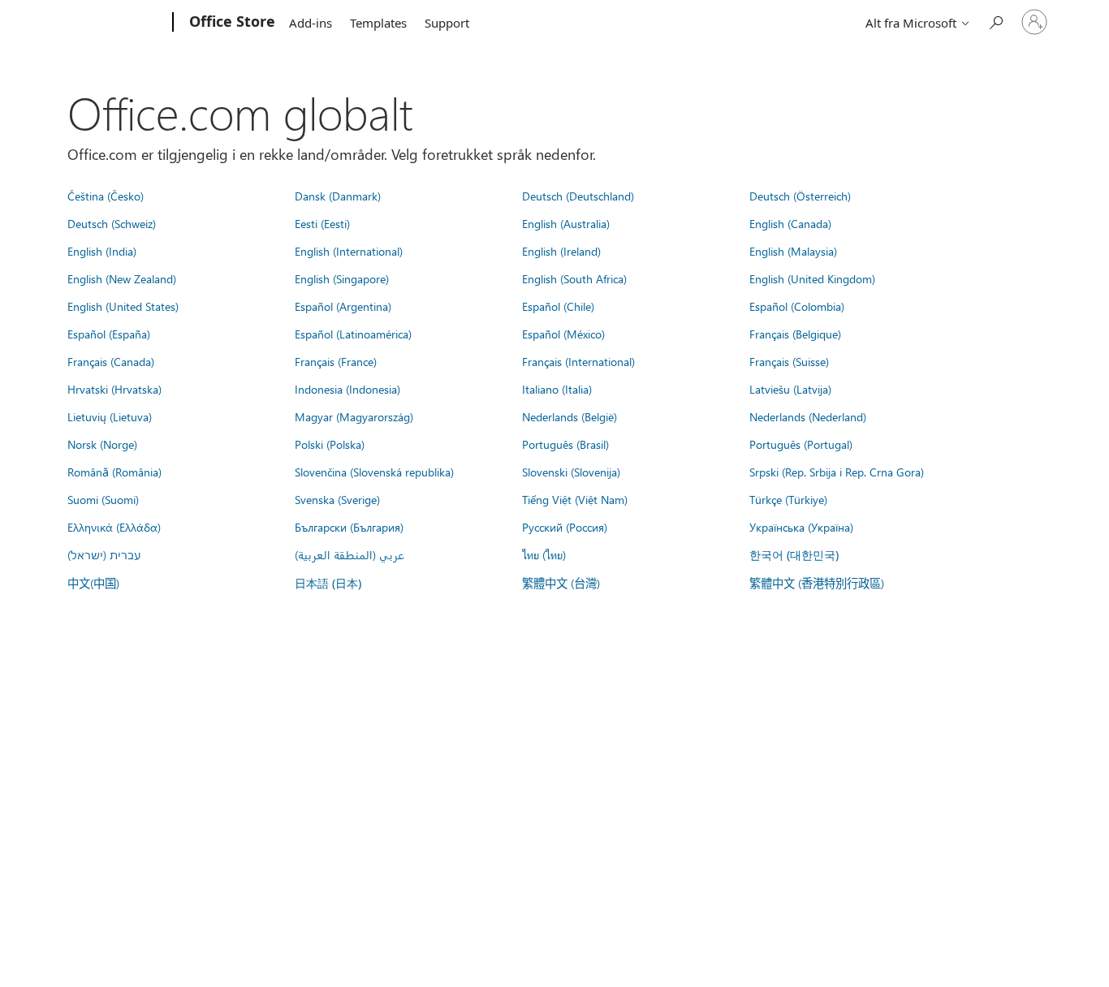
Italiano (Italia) (557, 389)
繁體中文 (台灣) (561, 583)
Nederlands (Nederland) (807, 416)
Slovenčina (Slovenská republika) (374, 471)
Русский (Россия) (564, 527)
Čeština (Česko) (105, 195)
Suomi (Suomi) (103, 499)
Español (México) (563, 333)
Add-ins (310, 23)
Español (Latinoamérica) (353, 333)
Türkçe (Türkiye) (788, 499)
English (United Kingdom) (812, 278)
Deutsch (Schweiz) (111, 223)
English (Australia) (566, 223)
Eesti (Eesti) (322, 223)
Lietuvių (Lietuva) (109, 416)
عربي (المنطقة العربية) (349, 554)
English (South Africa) (574, 278)
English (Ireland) (561, 251)
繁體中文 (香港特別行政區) (816, 583)
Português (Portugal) (800, 444)
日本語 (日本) (328, 583)
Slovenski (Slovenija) (571, 471)
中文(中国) (93, 583)
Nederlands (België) (569, 416)
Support (447, 23)
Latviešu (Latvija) (790, 389)
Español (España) (108, 333)
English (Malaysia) (793, 251)
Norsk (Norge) (102, 444)
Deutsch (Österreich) (800, 195)
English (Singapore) (342, 278)
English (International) (349, 251)
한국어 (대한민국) (794, 554)
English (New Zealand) (121, 278)
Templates (378, 23)
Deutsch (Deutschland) (578, 195)
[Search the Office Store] (995, 20)
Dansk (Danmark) (338, 195)
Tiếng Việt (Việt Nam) (575, 499)
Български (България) (349, 527)
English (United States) (123, 306)
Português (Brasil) (565, 444)
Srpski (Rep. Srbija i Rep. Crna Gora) (836, 471)
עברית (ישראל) (103, 554)
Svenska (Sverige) (337, 499)
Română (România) (114, 471)
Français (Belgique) (795, 333)
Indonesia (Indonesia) (347, 389)
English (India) (101, 251)
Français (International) (578, 361)
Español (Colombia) (796, 306)
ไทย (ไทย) (544, 554)
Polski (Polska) (330, 444)
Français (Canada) (110, 361)
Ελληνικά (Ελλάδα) (114, 527)
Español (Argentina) (343, 306)
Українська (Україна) (801, 527)
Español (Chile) (558, 306)
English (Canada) (790, 223)
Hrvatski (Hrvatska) (114, 389)
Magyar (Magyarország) (354, 416)
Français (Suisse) (789, 361)
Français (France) (336, 361)
